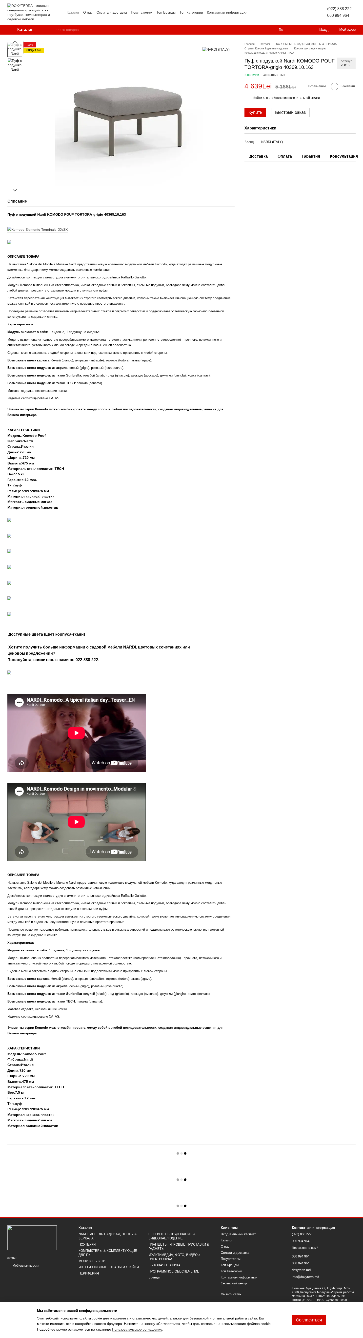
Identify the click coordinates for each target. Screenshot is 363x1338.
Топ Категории (191, 12)
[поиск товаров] (52, 30)
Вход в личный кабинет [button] (238, 1234)
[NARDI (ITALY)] (216, 49)
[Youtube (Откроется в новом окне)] (303, 12)
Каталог (73, 12)
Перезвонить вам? (305, 1248)
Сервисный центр (234, 1283)
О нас (88, 12)
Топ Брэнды (166, 12)
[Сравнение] (295, 29)
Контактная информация (227, 12)
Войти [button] (257, 98)
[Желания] (304, 29)
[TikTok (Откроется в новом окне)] (292, 12)
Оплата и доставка (112, 12)
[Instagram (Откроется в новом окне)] (286, 12)
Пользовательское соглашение (137, 1329)
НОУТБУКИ (87, 1244)
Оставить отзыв (274, 75)
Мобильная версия (25, 1265)
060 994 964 (338, 15)
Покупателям (141, 12)
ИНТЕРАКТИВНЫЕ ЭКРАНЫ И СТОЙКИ (109, 1267)
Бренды (154, 1277)
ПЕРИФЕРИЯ (89, 1273)
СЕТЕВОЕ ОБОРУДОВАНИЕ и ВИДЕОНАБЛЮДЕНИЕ (171, 1236)
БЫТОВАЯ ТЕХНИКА (164, 1265)
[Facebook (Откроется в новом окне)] (298, 12)
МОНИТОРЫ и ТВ (92, 1261)
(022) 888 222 (339, 9)
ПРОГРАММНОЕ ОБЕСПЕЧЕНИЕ (173, 1271)
